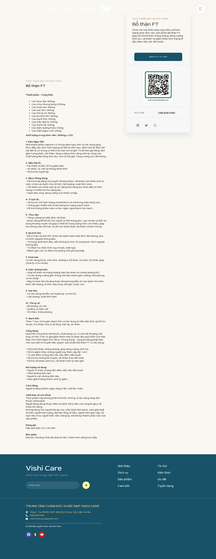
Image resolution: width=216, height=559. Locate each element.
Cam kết (123, 485)
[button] (200, 8)
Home (53, 9)
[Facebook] (29, 534)
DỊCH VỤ (124, 9)
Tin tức (162, 466)
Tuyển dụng (166, 485)
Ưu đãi (162, 479)
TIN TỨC (139, 9)
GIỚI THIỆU (69, 9)
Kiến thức (164, 472)
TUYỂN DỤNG (158, 9)
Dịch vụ (123, 472)
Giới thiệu (124, 466)
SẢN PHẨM (87, 9)
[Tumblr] (35, 534)
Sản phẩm (125, 479)
